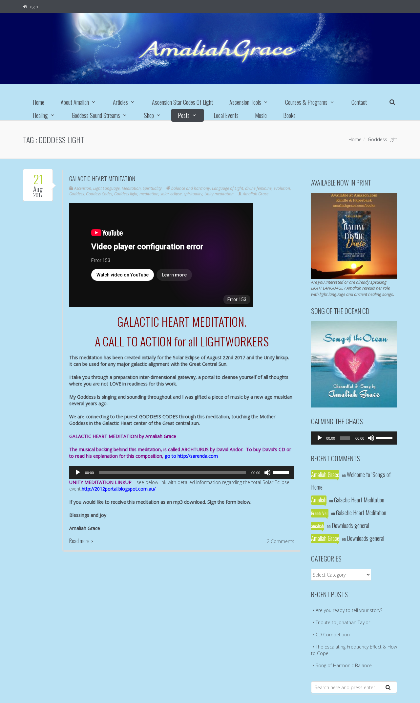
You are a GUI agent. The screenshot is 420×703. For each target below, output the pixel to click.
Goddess (76, 194)
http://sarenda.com (198, 456)
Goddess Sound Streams (96, 115)
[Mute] (267, 472)
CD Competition (333, 634)
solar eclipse (171, 194)
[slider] (282, 472)
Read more (79, 541)
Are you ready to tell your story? (349, 610)
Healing (40, 115)
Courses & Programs (306, 102)
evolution (282, 188)
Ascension (82, 188)
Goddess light (125, 194)
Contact (359, 102)
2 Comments (280, 541)
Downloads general (350, 525)
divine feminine (258, 188)
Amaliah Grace (255, 194)
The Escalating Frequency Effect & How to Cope (354, 650)
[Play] (77, 472)
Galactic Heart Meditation (102, 178)
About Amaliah (75, 102)
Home (38, 102)
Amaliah (318, 499)
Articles (120, 102)
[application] (181, 472)
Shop (149, 115)
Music (261, 115)
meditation (148, 194)
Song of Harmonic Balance (344, 665)
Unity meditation (219, 194)
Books (289, 115)
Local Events (226, 115)
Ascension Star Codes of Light (182, 102)
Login (32, 7)
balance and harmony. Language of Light (207, 188)
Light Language (106, 188)
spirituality (193, 194)
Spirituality (152, 188)
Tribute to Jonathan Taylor (343, 622)
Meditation (131, 188)
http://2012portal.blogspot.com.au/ (119, 489)
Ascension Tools (245, 102)
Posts (184, 115)
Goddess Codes (99, 194)
